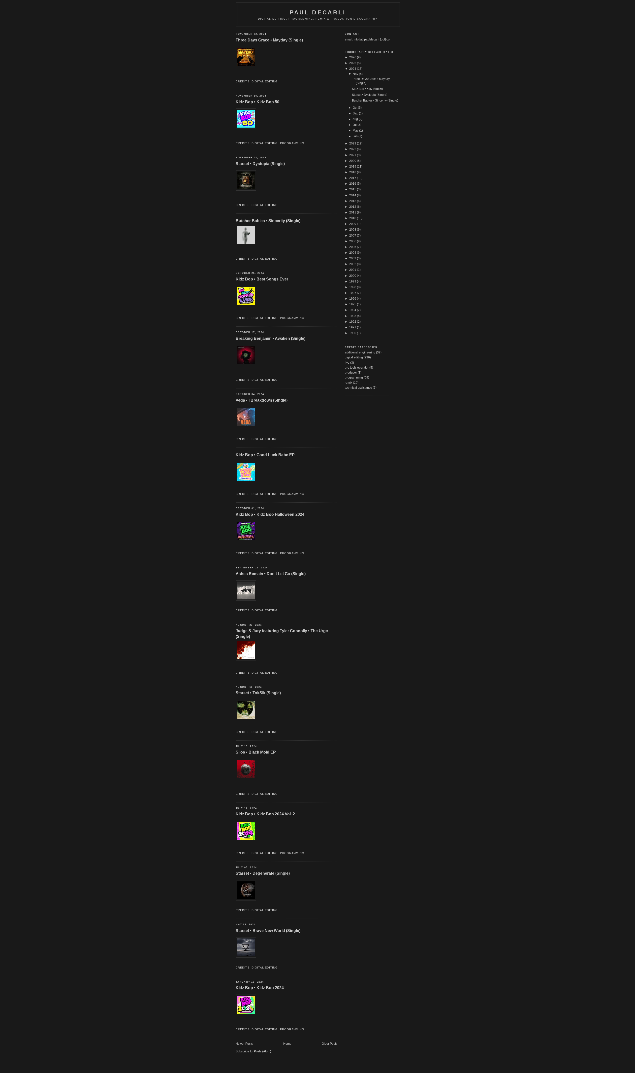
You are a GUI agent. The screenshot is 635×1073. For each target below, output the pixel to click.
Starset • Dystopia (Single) (260, 163)
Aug (355, 119)
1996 (353, 298)
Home (287, 1043)
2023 (353, 143)
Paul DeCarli (318, 12)
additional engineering (360, 352)
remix (348, 382)
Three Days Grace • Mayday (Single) (269, 40)
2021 (353, 155)
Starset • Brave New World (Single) (268, 930)
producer (351, 372)
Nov (356, 73)
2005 (353, 246)
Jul (355, 124)
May (356, 130)
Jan (355, 136)
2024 (353, 68)
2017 (353, 177)
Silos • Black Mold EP (256, 752)
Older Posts (329, 1043)
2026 (353, 57)
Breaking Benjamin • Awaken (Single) (270, 338)
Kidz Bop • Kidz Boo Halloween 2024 (270, 514)
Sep (356, 113)
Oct (355, 107)
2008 (353, 229)
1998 (353, 287)
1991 (353, 327)
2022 (353, 149)
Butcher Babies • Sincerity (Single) (268, 220)
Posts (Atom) (262, 1051)
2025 (353, 63)
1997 (353, 292)
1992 (353, 321)
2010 (353, 218)
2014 (353, 195)
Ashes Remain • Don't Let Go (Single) (271, 573)
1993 (353, 315)
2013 (353, 201)
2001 (353, 269)
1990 (353, 333)
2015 (353, 189)
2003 (353, 258)
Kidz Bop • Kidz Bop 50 (257, 102)
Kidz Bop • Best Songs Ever (262, 279)
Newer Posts (244, 1043)
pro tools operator (357, 367)
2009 (353, 223)
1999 (353, 281)
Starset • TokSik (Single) (258, 693)
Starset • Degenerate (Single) (263, 873)
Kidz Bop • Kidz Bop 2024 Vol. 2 (265, 814)
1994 (353, 310)
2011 (353, 212)
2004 (353, 252)
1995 (353, 304)
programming (292, 143)
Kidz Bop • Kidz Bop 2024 (260, 987)
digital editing (265, 81)
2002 (353, 264)
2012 (353, 206)
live (347, 362)
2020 (353, 160)
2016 (353, 183)
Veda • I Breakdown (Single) (261, 400)
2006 (353, 241)
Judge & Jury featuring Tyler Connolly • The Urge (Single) (282, 633)
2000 (353, 275)
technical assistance (358, 387)
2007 (353, 235)
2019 (353, 166)
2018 (353, 172)
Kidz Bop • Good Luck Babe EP (265, 454)
